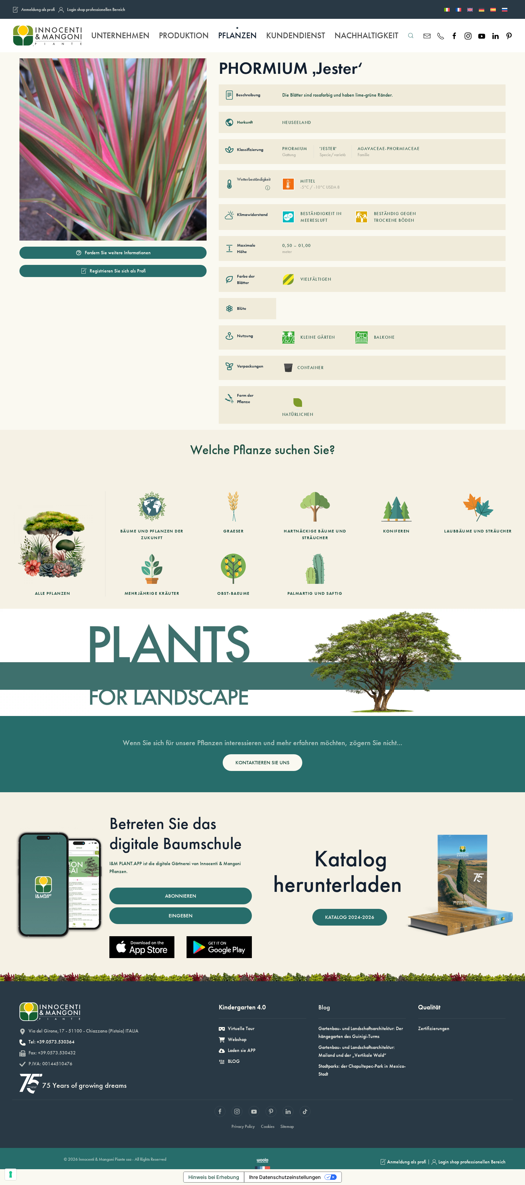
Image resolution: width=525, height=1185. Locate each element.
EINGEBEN (181, 915)
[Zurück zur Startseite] (47, 35)
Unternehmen (120, 35)
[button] (410, 35)
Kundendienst (295, 35)
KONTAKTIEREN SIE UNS (262, 762)
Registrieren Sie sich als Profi (118, 271)
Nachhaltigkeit (366, 35)
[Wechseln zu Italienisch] (447, 9)
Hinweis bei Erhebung (213, 1177)
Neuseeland (296, 122)
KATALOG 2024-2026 (349, 917)
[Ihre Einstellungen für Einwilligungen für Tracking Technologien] (10, 1174)
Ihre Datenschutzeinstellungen (285, 1177)
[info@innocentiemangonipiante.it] (427, 35)
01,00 (304, 245)
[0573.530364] (440, 35)
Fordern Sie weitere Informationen (118, 252)
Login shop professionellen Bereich (96, 9)
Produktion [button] (184, 35)
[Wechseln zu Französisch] (458, 9)
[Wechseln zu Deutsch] (481, 9)
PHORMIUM (294, 148)
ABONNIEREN (180, 895)
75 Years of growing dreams (84, 1085)
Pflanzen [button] (237, 35)
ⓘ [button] (267, 188)
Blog (324, 1007)
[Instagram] (468, 35)
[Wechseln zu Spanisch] (493, 9)
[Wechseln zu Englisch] (470, 9)
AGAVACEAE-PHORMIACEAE (389, 148)
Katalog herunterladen (337, 871)
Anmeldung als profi (38, 9)
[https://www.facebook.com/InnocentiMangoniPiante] (454, 35)
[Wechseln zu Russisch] (504, 9)
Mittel (307, 181)
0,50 (287, 245)
